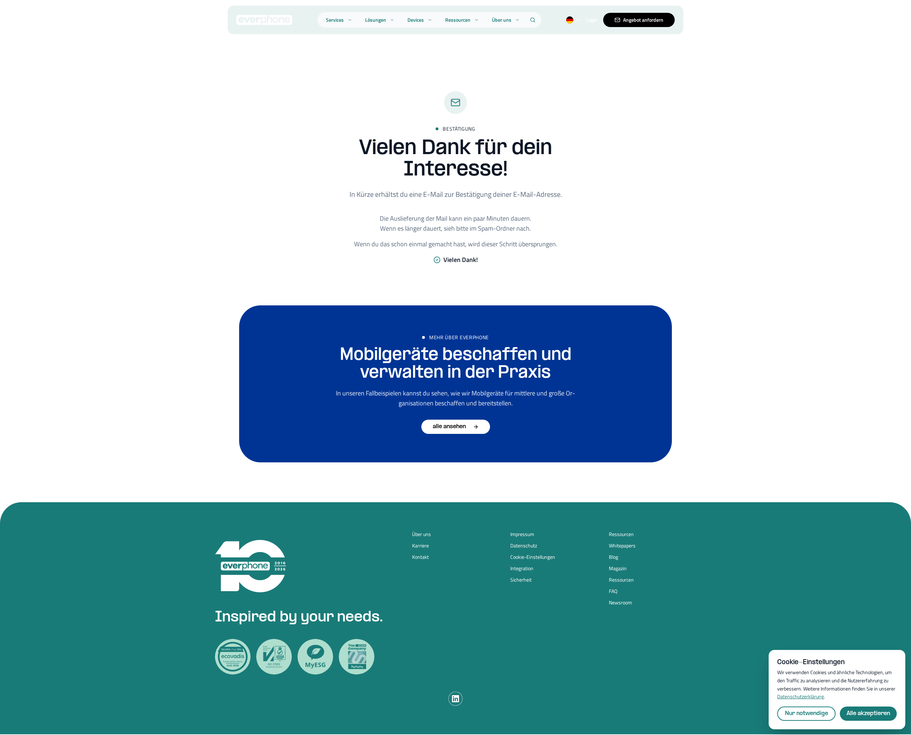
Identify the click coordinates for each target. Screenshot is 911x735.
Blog (613, 557)
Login (591, 19)
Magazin (618, 568)
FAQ (613, 591)
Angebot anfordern (643, 19)
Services (335, 19)
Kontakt (420, 557)
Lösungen (375, 19)
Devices (415, 19)
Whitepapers (622, 545)
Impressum (522, 534)
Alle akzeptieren (868, 713)
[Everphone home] (264, 20)
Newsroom (620, 602)
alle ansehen (449, 427)
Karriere (420, 545)
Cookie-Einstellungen (532, 557)
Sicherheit (521, 579)
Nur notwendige (806, 713)
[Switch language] (573, 19)
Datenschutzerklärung (800, 696)
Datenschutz (523, 545)
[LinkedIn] (455, 699)
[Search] (532, 20)
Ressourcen (457, 19)
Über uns (501, 19)
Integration (521, 568)
